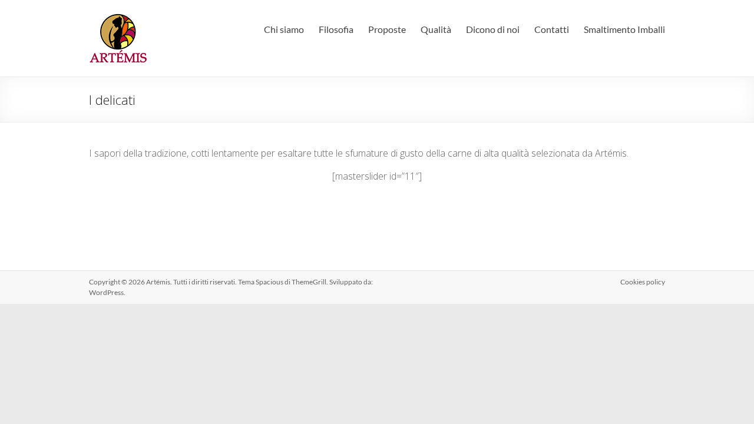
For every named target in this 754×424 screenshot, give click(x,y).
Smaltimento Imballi (624, 29)
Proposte (387, 29)
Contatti (551, 29)
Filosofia (336, 29)
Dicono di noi (493, 29)
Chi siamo (284, 29)
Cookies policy (642, 281)
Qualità (436, 29)
